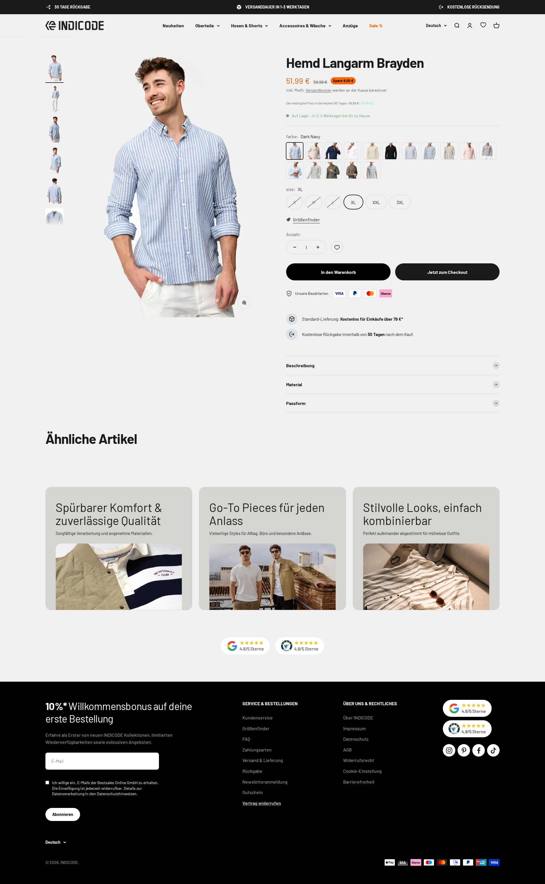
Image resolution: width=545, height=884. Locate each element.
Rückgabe (252, 771)
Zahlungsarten (257, 749)
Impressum (354, 728)
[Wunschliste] (483, 25)
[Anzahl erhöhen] (318, 247)
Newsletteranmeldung (265, 781)
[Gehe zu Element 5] (54, 191)
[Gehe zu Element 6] (54, 222)
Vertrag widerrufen (261, 803)
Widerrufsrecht (358, 760)
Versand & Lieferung (262, 760)
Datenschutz (355, 739)
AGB (347, 749)
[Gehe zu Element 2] (54, 100)
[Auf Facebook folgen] (478, 750)
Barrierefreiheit (359, 781)
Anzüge (350, 25)
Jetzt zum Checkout (447, 272)
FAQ (246, 739)
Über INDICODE (358, 717)
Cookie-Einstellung (362, 771)
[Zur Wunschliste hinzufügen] (337, 247)
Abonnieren (62, 814)
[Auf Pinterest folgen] (464, 750)
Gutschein (252, 792)
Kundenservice (257, 717)
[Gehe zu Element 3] (54, 130)
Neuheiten (173, 25)
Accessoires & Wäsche (302, 25)
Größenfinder (255, 728)
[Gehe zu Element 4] (54, 161)
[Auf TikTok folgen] (493, 750)
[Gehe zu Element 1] (54, 69)
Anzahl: (293, 234)
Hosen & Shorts (246, 25)
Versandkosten (319, 90)
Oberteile (204, 25)
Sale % (376, 25)
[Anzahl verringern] (294, 247)
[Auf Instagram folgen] (449, 750)
